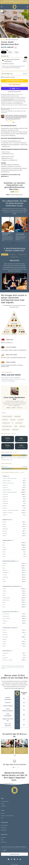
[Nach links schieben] (2, 24)
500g (3, 52)
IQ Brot (16, 864)
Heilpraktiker (4, 830)
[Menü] (1, 6)
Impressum (3, 837)
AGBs (2, 839)
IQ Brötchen (3, 806)
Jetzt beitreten (14, 854)
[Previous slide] (2, 230)
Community (3, 827)
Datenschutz (3, 842)
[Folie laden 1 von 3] (16, 37)
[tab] (13, 122)
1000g (10, 52)
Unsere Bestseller (5, 801)
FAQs (2, 817)
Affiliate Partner (4, 825)
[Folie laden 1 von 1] (13, 37)
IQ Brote (2, 803)
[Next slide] (27, 230)
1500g (16, 52)
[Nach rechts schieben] (27, 24)
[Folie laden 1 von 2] (14, 37)
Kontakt (2, 813)
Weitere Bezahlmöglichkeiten (14, 91)
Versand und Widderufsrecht (7, 815)
